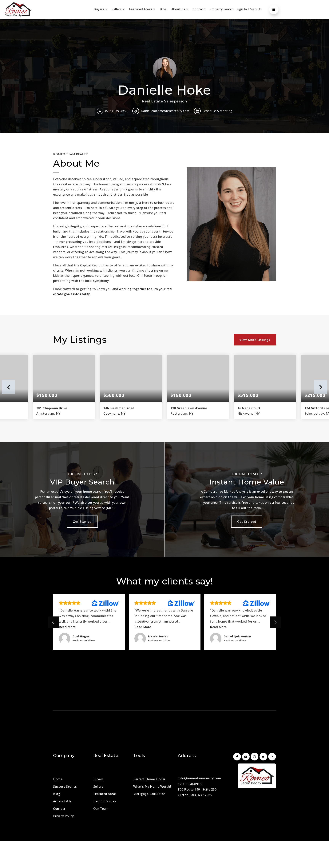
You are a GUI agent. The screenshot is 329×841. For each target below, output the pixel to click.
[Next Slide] (275, 622)
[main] (164, 335)
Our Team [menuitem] (101, 809)
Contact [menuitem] (199, 9)
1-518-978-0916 (189, 784)
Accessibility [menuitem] (62, 801)
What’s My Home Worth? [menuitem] (152, 786)
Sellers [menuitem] (117, 9)
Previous (8, 387)
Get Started (82, 522)
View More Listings (254, 340)
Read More (67, 627)
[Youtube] (245, 757)
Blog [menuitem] (163, 9)
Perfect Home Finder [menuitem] (149, 779)
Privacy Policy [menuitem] (63, 816)
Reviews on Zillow (84, 640)
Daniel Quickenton (237, 636)
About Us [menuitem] (178, 9)
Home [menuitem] (57, 779)
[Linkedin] (271, 757)
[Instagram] (254, 757)
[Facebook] (236, 757)
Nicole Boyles (158, 636)
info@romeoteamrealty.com (199, 778)
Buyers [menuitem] (99, 9)
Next (320, 387)
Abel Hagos (81, 636)
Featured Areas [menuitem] (141, 9)
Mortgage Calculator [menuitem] (149, 794)
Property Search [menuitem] (221, 9)
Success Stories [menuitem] (65, 786)
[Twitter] (262, 757)
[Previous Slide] (53, 622)
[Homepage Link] (18, 9)
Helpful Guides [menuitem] (104, 801)
